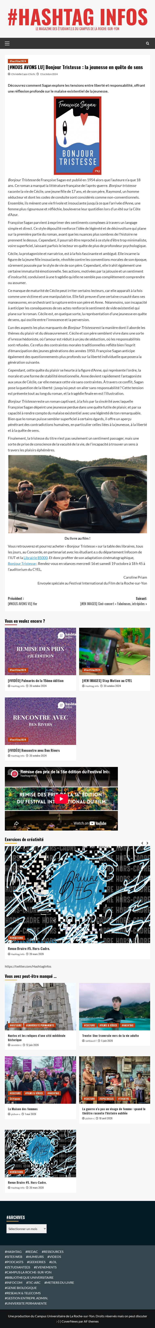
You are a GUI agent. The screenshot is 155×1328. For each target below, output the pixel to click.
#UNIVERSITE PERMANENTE (40, 1025)
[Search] (147, 43)
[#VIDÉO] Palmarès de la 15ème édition (36, 680)
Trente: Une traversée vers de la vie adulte (110, 1035)
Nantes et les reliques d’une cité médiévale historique (36, 1037)
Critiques (15, 1098)
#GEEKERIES (36, 1262)
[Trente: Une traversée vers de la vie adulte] (114, 1006)
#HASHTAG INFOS (77, 16)
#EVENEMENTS (45, 1267)
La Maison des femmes (23, 1109)
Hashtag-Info (18, 686)
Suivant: (113, 601)
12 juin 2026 (32, 1045)
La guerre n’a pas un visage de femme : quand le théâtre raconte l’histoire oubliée (114, 1111)
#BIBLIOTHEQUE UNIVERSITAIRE (29, 1277)
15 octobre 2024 (49, 74)
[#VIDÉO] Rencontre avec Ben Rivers (34, 750)
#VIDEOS (54, 1256)
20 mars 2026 (38, 954)
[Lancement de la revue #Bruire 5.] (79, 894)
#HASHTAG (127, 1025)
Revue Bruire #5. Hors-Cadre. (27, 1182)
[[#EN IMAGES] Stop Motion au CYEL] (114, 651)
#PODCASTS (14, 1262)
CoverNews (70, 1321)
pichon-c (15, 1114)
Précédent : (22, 601)
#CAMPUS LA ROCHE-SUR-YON (28, 1272)
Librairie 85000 (36, 557)
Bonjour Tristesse (22, 563)
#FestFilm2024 (18, 61)
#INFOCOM (13, 1282)
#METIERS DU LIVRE (59, 1282)
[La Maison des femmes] (40, 1080)
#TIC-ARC (33, 1282)
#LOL (53, 1262)
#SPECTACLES (106, 1098)
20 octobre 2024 (38, 686)
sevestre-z (16, 1045)
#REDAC (31, 1251)
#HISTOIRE (15, 1025)
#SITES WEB (13, 1256)
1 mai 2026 (30, 1114)
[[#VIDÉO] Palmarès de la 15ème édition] (40, 651)
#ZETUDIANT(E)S (17, 1267)
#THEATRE (123, 1098)
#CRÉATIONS (18, 937)
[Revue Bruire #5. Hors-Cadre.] (40, 1153)
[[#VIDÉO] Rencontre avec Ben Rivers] (40, 721)
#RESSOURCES (52, 1251)
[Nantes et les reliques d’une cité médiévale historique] (40, 1006)
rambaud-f (90, 1041)
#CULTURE (89, 1025)
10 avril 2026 (105, 1118)
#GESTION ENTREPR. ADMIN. (26, 1298)
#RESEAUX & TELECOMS (23, 1293)
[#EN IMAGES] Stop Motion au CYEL (107, 680)
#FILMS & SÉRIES (108, 1025)
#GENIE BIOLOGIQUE (21, 1288)
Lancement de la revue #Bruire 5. (33, 948)
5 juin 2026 (107, 1040)
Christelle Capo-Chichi (23, 74)
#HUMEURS (35, 1256)
